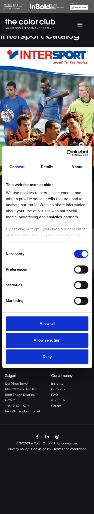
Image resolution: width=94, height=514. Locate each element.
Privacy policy (18, 449)
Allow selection (47, 340)
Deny (47, 356)
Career (56, 406)
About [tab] (76, 167)
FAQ (54, 395)
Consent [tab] (17, 167)
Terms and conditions (70, 449)
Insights (57, 383)
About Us (58, 400)
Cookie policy (41, 449)
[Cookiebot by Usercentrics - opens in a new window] (67, 153)
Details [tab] (47, 167)
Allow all (47, 323)
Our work (58, 389)
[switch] (81, 269)
